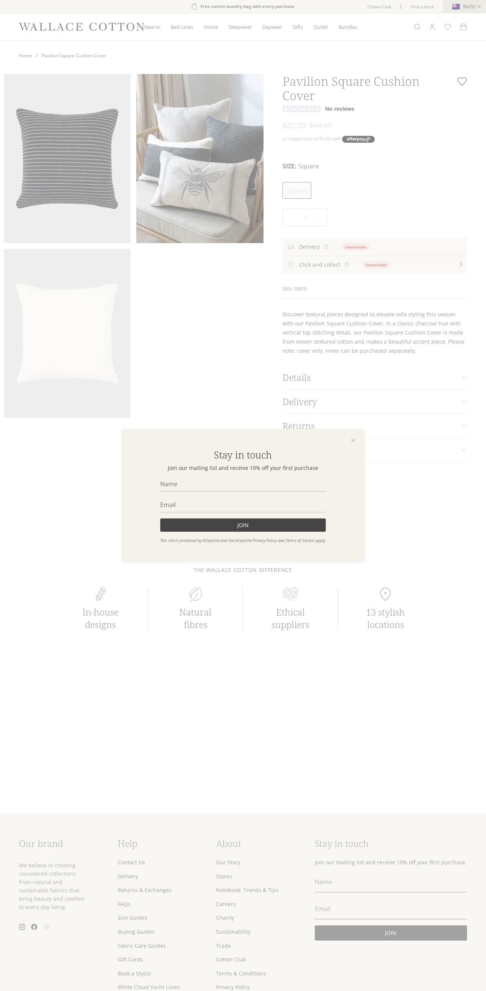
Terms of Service (300, 540)
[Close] (353, 440)
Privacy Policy (264, 540)
